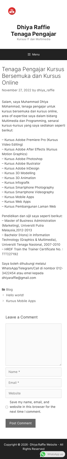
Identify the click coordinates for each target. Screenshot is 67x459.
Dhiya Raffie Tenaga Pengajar (33, 30)
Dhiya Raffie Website (43, 444)
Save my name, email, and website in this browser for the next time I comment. (32, 406)
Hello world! (15, 295)
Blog (9, 289)
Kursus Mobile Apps (21, 301)
